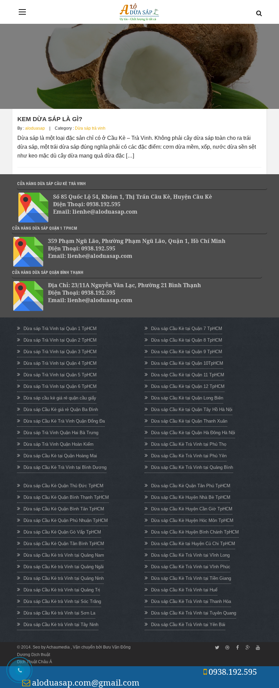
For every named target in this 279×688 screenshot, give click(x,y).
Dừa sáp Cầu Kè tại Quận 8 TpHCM (186, 340)
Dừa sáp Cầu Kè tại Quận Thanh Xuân (189, 421)
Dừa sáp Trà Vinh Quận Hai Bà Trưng (60, 432)
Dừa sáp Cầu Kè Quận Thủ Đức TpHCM (63, 485)
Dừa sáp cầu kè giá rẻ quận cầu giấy (59, 397)
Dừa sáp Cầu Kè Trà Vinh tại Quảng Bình (192, 467)
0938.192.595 (233, 671)
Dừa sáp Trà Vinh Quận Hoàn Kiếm (58, 444)
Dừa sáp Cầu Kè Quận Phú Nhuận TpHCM (65, 520)
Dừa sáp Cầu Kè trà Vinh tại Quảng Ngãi (63, 566)
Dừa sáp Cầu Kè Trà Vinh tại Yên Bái (188, 624)
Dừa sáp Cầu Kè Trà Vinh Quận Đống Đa (64, 421)
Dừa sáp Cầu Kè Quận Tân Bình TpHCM (63, 543)
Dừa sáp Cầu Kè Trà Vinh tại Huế (184, 589)
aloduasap (35, 128)
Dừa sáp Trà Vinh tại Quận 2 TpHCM (60, 340)
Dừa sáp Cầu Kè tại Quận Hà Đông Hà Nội (193, 432)
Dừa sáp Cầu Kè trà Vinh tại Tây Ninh (60, 624)
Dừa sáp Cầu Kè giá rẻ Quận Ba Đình (60, 409)
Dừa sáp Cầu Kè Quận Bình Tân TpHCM (63, 508)
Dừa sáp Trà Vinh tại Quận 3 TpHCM (60, 351)
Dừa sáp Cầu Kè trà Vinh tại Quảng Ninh (63, 578)
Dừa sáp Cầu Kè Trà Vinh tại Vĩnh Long (190, 555)
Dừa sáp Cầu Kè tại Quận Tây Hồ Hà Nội (191, 409)
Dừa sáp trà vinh (90, 128)
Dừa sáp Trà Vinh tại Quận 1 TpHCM (60, 328)
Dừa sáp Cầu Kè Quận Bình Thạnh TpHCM (66, 497)
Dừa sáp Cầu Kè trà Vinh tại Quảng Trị (61, 589)
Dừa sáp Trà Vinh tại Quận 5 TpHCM (60, 374)
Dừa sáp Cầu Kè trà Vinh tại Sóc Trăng (62, 601)
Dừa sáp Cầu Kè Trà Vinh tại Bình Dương (64, 467)
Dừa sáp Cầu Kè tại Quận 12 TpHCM (188, 386)
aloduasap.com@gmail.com (86, 682)
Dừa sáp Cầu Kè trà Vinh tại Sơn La (59, 613)
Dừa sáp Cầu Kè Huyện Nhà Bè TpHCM (190, 497)
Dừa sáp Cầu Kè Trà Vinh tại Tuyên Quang (193, 613)
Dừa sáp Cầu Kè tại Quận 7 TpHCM (186, 328)
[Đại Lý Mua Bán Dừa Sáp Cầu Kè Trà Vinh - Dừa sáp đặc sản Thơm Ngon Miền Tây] (139, 12)
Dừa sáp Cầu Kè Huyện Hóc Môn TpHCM (192, 520)
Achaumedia (58, 647)
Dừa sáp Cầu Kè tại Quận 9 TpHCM (186, 351)
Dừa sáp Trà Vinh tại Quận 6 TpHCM (60, 386)
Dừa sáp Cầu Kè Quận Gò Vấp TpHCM (62, 532)
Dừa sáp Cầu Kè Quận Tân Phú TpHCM (190, 485)
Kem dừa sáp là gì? (49, 119)
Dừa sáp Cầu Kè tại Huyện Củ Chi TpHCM (193, 543)
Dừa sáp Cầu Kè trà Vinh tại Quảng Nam (63, 555)
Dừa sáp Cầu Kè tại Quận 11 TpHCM (187, 374)
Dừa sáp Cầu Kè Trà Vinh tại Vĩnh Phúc (190, 566)
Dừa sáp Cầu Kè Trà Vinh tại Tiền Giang (191, 578)
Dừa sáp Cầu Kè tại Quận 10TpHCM (187, 363)
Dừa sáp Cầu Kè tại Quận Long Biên (187, 397)
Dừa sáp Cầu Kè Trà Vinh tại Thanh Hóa (191, 601)
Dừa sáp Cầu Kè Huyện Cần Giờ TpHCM (191, 508)
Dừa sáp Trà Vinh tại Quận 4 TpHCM (60, 363)
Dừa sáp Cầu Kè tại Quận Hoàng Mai (60, 455)
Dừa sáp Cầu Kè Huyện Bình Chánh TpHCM (195, 532)
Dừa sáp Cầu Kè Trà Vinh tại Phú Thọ (188, 444)
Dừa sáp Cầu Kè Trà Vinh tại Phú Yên (189, 455)
